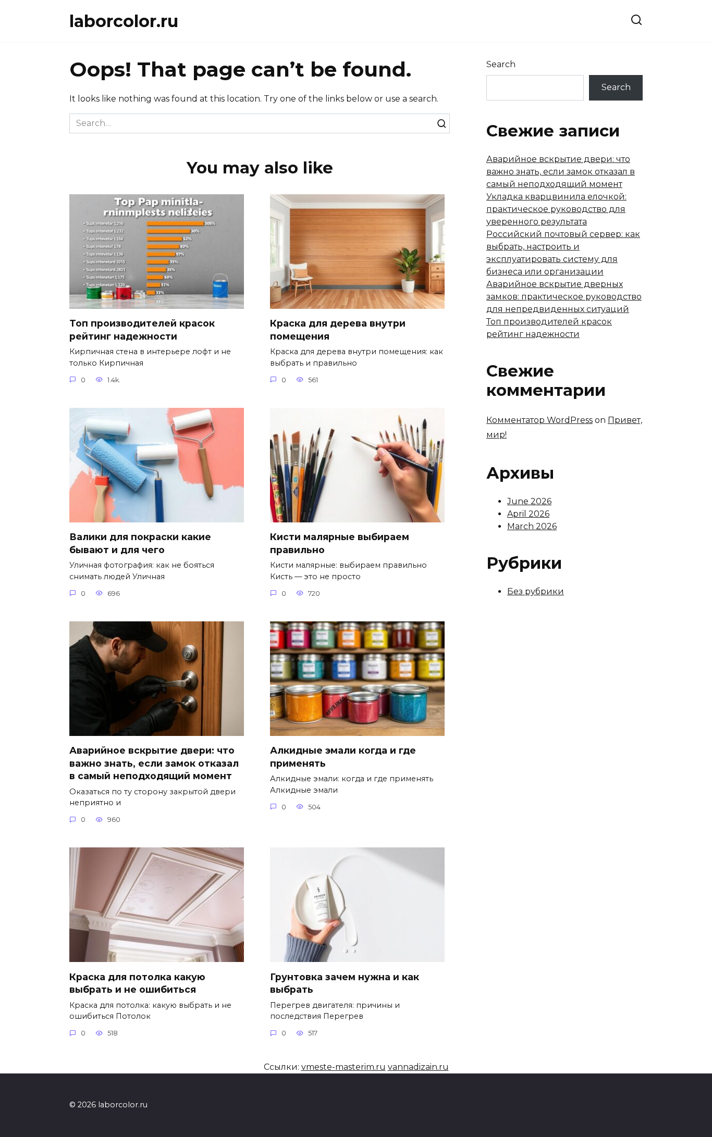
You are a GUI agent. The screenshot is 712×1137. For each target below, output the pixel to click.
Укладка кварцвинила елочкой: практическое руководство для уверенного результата (556, 209)
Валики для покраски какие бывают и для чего (140, 543)
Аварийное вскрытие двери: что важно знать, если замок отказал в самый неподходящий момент (154, 763)
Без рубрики (535, 591)
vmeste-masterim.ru (343, 1067)
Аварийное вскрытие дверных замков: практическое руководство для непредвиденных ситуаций (564, 296)
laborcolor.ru (123, 21)
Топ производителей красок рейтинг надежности (142, 330)
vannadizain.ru (418, 1067)
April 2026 (528, 514)
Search (500, 64)
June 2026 (529, 501)
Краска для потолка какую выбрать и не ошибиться (137, 983)
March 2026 (532, 526)
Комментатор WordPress (539, 420)
